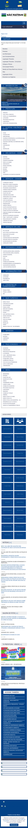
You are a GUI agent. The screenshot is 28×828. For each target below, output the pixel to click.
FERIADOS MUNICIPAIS (8, 160)
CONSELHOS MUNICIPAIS (8, 261)
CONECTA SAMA (6, 384)
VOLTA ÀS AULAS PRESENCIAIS (10, 362)
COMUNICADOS (6, 365)
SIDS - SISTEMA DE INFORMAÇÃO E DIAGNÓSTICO (12, 722)
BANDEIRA (5, 171)
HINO (4, 172)
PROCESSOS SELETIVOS (8, 119)
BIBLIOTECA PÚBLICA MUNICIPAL (10, 184)
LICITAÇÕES (5, 117)
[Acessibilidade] (26, 85)
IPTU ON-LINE (6, 230)
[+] (10, 542)
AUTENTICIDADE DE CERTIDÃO (10, 241)
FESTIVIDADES (6, 310)
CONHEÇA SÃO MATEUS (10, 745)
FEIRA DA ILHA (6, 317)
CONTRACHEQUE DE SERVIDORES (11, 237)
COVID (4, 133)
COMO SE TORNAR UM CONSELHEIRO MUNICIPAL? (11, 213)
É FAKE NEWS (6, 334)
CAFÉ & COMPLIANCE (8, 363)
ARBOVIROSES (6, 136)
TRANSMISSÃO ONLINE (8, 382)
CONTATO (5, 339)
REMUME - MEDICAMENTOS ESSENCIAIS (10, 701)
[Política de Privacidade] (7, 6)
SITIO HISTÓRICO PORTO (8, 314)
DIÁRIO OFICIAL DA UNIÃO (9, 396)
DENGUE (5, 143)
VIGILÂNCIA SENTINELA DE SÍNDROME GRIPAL (13, 141)
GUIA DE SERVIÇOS (7, 356)
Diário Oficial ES (7, 398)
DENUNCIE (5, 391)
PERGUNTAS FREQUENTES (9, 351)
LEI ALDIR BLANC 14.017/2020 (9, 201)
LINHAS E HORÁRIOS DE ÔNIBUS (10, 186)
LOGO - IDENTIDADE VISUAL (9, 355)
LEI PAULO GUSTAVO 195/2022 (10, 208)
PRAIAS (4, 312)
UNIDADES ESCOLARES (8, 194)
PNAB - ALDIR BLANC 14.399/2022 (10, 217)
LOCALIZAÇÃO (6, 158)
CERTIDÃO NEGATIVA (9, 734)
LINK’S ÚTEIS (6, 280)
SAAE (4, 258)
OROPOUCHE (6, 148)
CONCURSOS (6, 121)
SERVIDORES (6, 373)
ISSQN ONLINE (6, 235)
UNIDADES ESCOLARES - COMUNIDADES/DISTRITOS (10, 715)
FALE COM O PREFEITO (8, 114)
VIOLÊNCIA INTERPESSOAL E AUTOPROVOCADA (14, 138)
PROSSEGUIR (14, 825)
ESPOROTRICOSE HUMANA (9, 140)
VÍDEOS (4, 380)
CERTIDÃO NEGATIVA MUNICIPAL (10, 239)
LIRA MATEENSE (6, 305)
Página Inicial (4, 33)
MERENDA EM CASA (9, 695)
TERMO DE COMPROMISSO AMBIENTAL (14, 725)
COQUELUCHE (6, 134)
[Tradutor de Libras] (26, 151)
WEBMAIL (5, 394)
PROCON (5, 256)
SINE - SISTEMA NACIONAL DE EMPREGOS (11, 742)
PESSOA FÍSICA (6, 290)
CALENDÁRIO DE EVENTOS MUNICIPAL (11, 174)
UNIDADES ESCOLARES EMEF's (12, 710)
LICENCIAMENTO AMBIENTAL (11, 727)
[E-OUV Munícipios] (20, 6)
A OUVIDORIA (6, 353)
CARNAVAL (5, 321)
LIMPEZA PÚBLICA (7, 205)
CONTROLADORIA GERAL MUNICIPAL (11, 251)
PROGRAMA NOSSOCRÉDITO (9, 187)
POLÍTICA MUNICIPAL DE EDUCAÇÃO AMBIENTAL (13, 751)
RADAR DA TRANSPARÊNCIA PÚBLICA (11, 405)
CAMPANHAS (6, 338)
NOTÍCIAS (5, 336)
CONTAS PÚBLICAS (7, 222)
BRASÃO (5, 169)
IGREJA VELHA (6, 301)
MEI (4, 293)
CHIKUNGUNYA (6, 145)
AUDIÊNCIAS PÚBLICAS (8, 360)
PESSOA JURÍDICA (7, 291)
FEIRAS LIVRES (6, 307)
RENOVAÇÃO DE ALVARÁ (8, 234)
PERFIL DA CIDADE (7, 162)
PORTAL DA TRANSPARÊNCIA (9, 116)
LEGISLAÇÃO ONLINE (8, 242)
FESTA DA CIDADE (7, 319)
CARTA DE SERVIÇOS (8, 200)
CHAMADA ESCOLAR (7, 191)
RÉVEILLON (5, 322)
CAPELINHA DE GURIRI (8, 303)
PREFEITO (5, 112)
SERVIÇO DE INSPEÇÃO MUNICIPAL (11, 215)
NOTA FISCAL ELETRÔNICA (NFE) (10, 232)
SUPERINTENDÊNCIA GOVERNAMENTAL (12, 263)
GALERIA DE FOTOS (7, 379)
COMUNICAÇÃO (6, 349)
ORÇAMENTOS (6, 278)
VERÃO (4, 324)
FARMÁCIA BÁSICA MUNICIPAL (10, 189)
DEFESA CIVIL (6, 259)
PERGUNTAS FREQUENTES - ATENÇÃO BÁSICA (13, 705)
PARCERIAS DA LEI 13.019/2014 (10, 401)
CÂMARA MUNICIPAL (7, 254)
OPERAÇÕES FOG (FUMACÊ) (9, 196)
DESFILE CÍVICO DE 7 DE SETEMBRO (11, 326)
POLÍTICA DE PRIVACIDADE (9, 403)
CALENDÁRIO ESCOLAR (10, 719)
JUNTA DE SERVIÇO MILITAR (9, 266)
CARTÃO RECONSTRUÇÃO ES (9, 207)
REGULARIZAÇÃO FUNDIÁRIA (9, 219)
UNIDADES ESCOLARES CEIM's (12, 713)
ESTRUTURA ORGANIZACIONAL (10, 123)
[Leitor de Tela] (26, 217)
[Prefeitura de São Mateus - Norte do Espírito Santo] (14, 14)
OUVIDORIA (5, 348)
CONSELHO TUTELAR (8, 198)
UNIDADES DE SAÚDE (8, 220)
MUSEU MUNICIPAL (7, 165)
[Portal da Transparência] (20, 2)
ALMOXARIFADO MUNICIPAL (9, 265)
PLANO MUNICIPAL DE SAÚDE (11, 708)
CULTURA (5, 167)
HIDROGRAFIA (6, 163)
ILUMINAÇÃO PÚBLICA (8, 182)
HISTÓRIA (5, 157)
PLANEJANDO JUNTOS (8, 358)
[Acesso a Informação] (7, 2)
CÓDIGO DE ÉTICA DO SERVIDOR (10, 210)
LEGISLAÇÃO (6, 275)
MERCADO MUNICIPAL (8, 308)
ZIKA (4, 147)
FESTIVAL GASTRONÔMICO (11, 748)
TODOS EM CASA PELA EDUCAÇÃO (13, 739)
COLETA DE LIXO (7, 193)
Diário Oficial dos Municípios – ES (11, 400)
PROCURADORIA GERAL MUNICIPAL (11, 252)
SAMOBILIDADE (6, 203)
